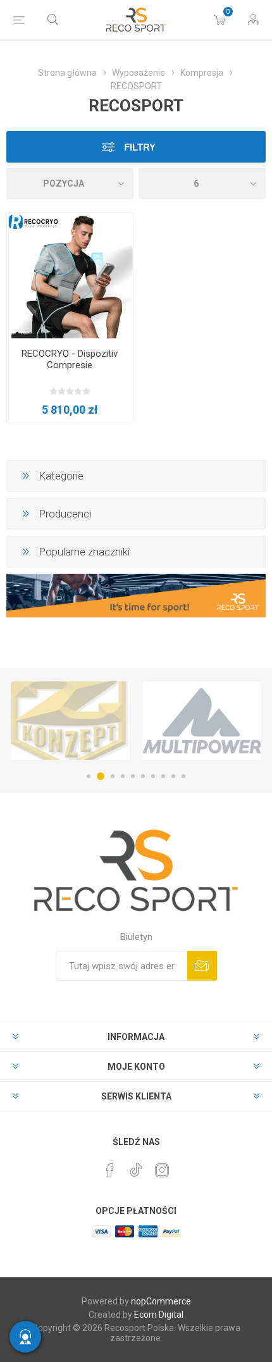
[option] (70, 720)
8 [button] (163, 776)
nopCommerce (161, 1301)
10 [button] (183, 776)
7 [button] (153, 776)
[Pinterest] (110, 1170)
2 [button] (100, 776)
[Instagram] (162, 1170)
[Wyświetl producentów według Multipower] (201, 720)
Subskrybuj (202, 966)
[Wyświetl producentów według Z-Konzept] (70, 720)
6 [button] (143, 776)
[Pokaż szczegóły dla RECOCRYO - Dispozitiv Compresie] (70, 275)
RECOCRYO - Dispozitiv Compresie (70, 359)
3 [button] (112, 776)
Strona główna (67, 73)
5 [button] (133, 776)
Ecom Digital (158, 1314)
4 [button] (123, 776)
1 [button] (88, 776)
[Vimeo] (136, 1166)
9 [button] (173, 776)
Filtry (138, 147)
